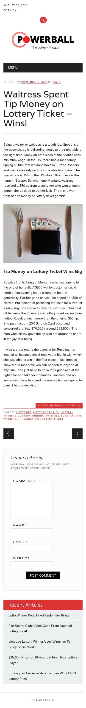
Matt (57, 82)
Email (20, 542)
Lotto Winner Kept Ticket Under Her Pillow (38, 615)
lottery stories (46, 412)
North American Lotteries (59, 405)
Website (21, 558)
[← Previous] (8, 433)
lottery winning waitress (38, 415)
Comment (24, 481)
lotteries (23, 412)
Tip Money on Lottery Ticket (41, 418)
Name (20, 525)
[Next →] (77, 433)
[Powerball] (43, 51)
